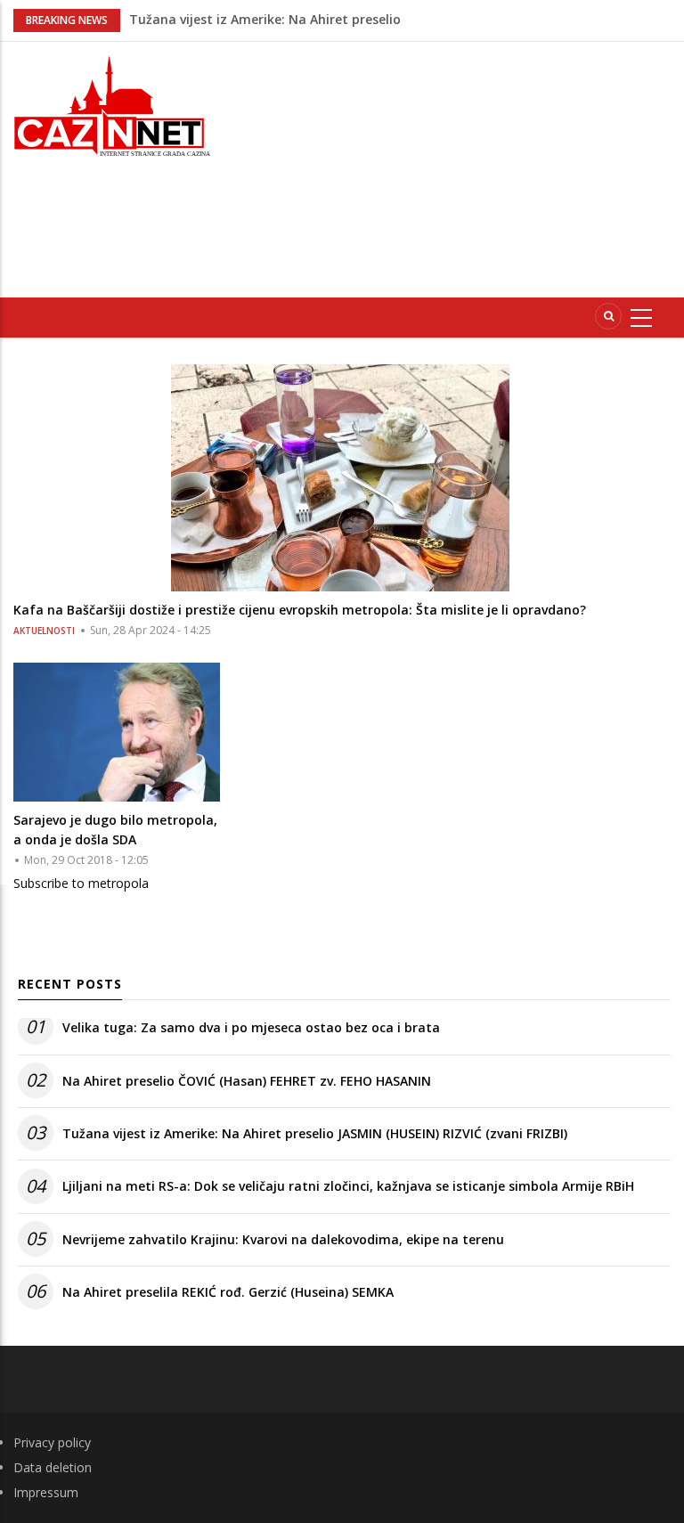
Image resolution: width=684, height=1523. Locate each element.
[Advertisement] (462, 166)
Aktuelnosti (44, 630)
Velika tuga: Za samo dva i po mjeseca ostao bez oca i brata (251, 1027)
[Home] (114, 103)
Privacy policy (52, 1442)
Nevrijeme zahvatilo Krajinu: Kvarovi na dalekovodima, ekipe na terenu (283, 1239)
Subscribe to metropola (81, 883)
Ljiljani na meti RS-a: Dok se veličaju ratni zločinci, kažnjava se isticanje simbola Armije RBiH (348, 1185)
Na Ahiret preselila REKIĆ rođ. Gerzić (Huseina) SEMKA (228, 1291)
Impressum (45, 1492)
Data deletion (52, 1467)
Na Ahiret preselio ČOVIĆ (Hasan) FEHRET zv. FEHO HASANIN (246, 1080)
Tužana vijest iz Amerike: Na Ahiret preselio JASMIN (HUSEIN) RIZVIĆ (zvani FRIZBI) (314, 1133)
